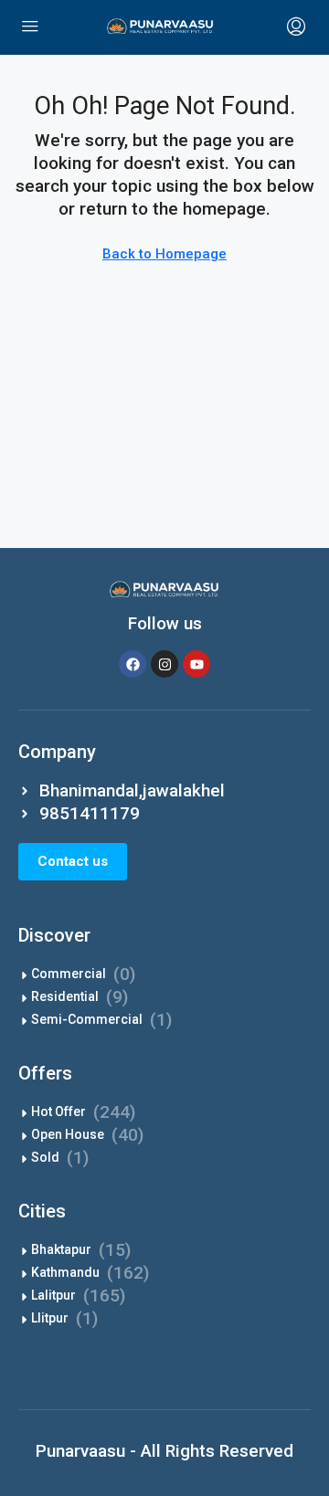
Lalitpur (53, 1295)
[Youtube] (196, 664)
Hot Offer (58, 1111)
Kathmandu (65, 1272)
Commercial (68, 973)
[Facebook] (132, 664)
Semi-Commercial (87, 1019)
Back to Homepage (164, 254)
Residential (65, 996)
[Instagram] (164, 664)
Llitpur (50, 1318)
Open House (67, 1134)
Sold (45, 1157)
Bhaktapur (61, 1249)
